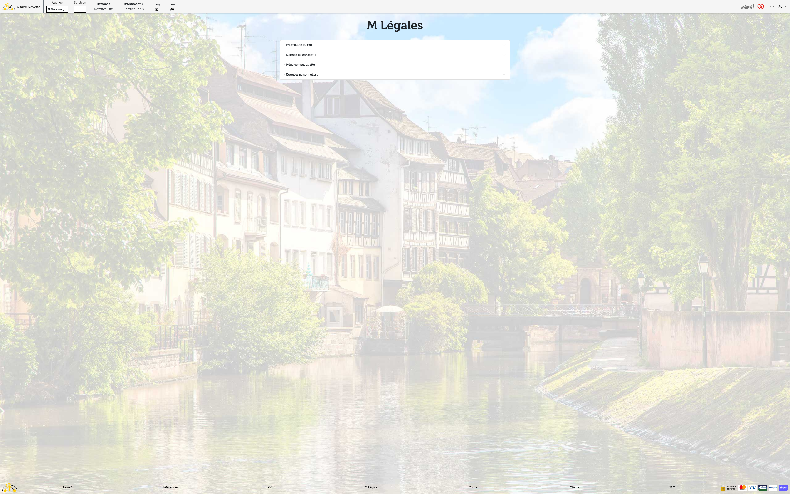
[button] (80, 9)
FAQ (672, 487)
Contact (474, 487)
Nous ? (68, 487)
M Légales (372, 487)
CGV (271, 487)
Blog (156, 4)
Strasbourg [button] (57, 9)
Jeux (172, 4)
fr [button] (770, 7)
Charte (574, 487)
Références (170, 487)
